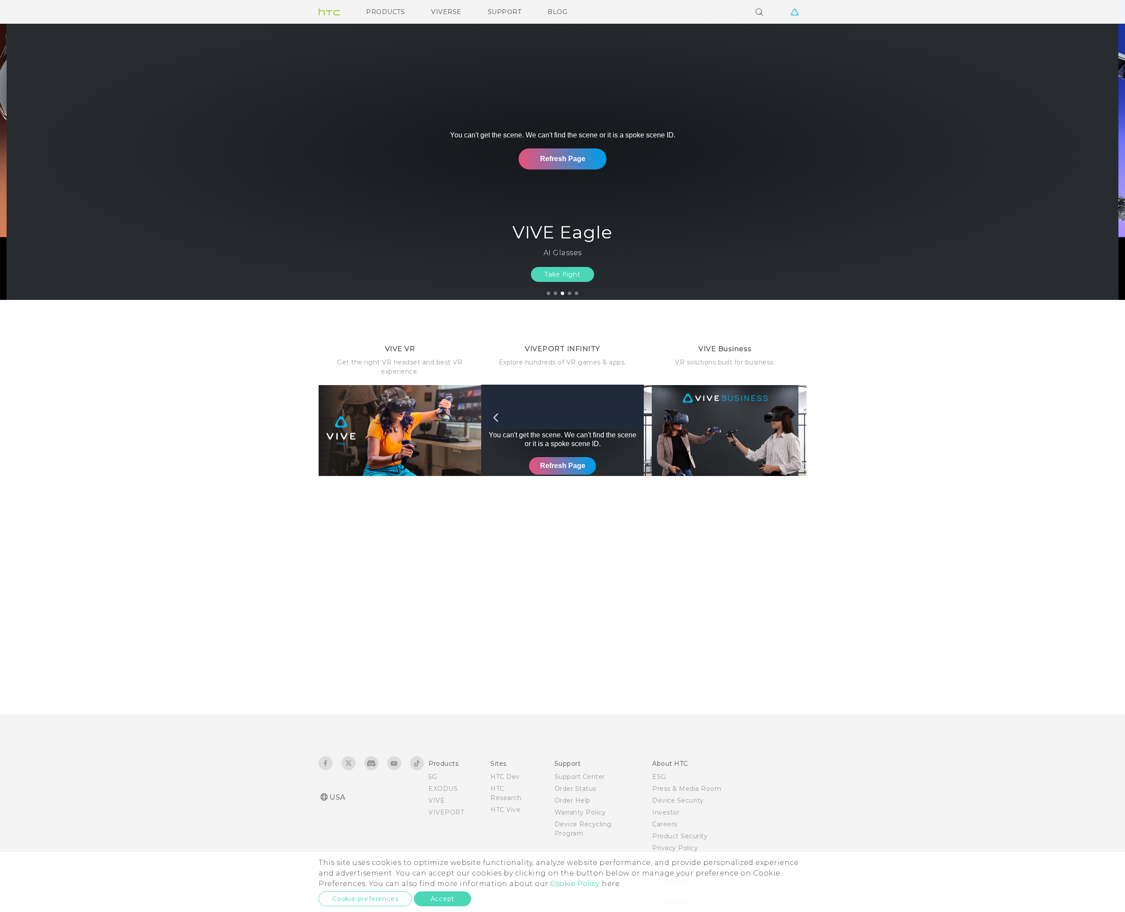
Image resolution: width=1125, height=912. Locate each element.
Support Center (580, 777)
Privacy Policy (675, 848)
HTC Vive (505, 810)
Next (1099, 150)
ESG (659, 777)
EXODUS (442, 789)
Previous (24, 150)
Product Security (680, 836)
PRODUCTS (385, 12)
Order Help (573, 800)
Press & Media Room (686, 789)
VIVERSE (446, 12)
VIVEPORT (446, 812)
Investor (665, 812)
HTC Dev (505, 777)
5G (432, 777)
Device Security (678, 800)
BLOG (557, 12)
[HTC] (329, 12)
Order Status (575, 789)
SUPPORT (505, 12)
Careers (664, 824)
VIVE (436, 800)
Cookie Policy (575, 884)
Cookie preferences (365, 899)
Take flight (562, 274)
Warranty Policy (580, 812)
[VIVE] (794, 11)
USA (337, 797)
